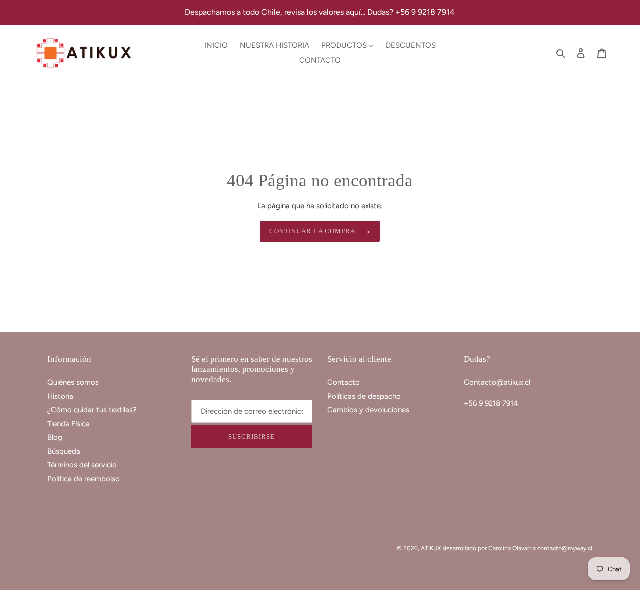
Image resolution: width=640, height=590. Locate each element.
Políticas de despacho (364, 396)
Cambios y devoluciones (369, 409)
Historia (61, 396)
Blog (55, 437)
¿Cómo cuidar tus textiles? (92, 409)
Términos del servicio (82, 464)
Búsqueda (64, 451)
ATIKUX (431, 548)
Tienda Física (69, 423)
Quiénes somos (73, 382)
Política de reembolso (84, 478)
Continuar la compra (313, 231)
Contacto (344, 382)
